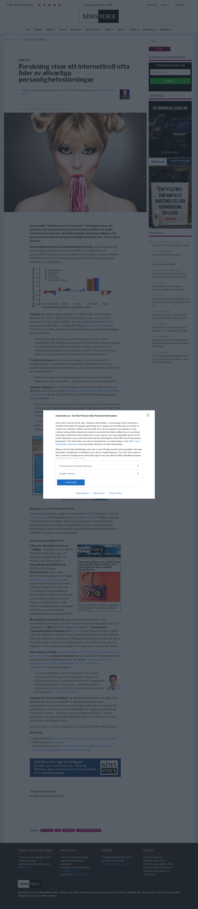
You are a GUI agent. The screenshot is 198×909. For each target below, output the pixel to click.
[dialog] (99, 454)
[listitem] (99, 465)
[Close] (149, 416)
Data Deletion (82, 493)
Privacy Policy (115, 493)
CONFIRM (71, 482)
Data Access (99, 493)
